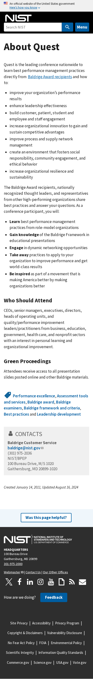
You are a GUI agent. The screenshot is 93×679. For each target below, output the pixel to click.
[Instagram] (40, 582)
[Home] (18, 18)
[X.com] (9, 582)
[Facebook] (19, 582)
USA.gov (62, 662)
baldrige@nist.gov (24, 448)
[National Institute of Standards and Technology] (38, 539)
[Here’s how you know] (46, 6)
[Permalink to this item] (55, 300)
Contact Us (33, 572)
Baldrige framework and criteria (52, 408)
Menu (82, 27)
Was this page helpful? (46, 517)
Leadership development (59, 414)
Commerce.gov (18, 662)
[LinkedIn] (30, 582)
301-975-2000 (13, 564)
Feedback (53, 597)
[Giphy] (61, 582)
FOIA (42, 643)
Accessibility (41, 623)
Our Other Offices (55, 572)
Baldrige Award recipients (50, 76)
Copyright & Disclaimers (25, 633)
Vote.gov (79, 662)
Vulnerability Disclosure (64, 633)
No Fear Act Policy (21, 643)
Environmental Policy (66, 643)
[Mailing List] (82, 582)
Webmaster (12, 572)
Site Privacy (19, 623)
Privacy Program (67, 623)
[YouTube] (51, 582)
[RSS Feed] (72, 582)
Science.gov (43, 662)
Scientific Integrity (20, 652)
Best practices (16, 414)
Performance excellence (34, 396)
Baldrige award (40, 402)
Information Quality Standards (60, 652)
